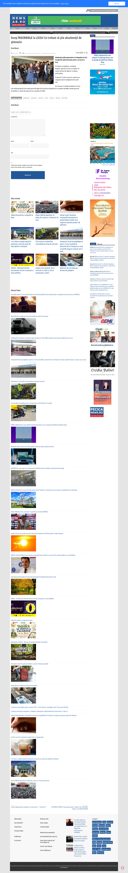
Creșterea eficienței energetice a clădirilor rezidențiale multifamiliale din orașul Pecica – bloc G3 (39, 711)
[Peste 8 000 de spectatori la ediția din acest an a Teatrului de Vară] (23, 790)
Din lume (48, 28)
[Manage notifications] (122, 867)
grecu (91, 294)
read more (102, 64)
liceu (46, 98)
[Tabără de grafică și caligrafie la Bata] (23, 630)
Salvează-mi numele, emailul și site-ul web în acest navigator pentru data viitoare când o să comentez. (26, 166)
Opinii (56, 28)
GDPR (110, 28)
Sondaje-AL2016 (107, 842)
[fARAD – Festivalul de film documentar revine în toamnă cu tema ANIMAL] (23, 608)
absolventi (26, 98)
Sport (31, 28)
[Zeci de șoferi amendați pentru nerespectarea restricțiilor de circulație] (23, 413)
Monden (102, 832)
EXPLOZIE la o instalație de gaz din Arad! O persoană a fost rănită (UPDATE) (101, 273)
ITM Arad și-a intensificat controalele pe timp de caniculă (27, 381)
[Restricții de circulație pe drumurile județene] (23, 695)
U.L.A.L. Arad (101, 28)
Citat (104, 822)
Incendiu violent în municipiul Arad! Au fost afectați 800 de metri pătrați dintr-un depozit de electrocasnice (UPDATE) (48, 33)
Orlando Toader (52, 53)
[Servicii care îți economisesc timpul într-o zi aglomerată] (23, 747)
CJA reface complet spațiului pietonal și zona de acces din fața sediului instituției (21, 243)
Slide (30, 53)
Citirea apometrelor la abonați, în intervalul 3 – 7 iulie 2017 (28, 807)
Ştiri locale (22, 28)
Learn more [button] (64, 3)
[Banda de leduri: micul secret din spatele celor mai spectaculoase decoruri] (23, 456)
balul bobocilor (97, 822)
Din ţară (39, 28)
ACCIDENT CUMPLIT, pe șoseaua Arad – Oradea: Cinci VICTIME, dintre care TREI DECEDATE (69, 808)
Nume (12, 141)
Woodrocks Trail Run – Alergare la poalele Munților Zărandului (29, 642)
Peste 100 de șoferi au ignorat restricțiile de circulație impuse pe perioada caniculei (101, 295)
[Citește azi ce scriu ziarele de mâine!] (18, 25)
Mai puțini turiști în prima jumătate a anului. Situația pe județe (29, 664)
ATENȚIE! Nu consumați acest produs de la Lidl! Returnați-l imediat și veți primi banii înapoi (37, 468)
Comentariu (14, 116)
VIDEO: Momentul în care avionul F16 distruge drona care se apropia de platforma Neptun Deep (39, 425)
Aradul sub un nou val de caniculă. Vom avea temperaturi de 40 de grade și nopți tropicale (37, 533)
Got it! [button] (117, 3)
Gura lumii (82, 28)
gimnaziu (34, 98)
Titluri (39, 53)
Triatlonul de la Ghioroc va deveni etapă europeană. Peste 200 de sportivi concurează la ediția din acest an (42, 338)
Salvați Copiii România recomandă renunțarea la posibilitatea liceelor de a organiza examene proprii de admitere (70, 220)
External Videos (103, 829)
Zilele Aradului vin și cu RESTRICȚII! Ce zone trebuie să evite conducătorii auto (102, 289)
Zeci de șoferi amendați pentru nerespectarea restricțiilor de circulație (31, 403)
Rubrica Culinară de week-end (101, 839)
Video (91, 28)
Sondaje (64, 28)
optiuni (58, 98)
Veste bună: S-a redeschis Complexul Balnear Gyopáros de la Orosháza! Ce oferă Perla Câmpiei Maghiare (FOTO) (102, 258)
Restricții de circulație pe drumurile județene (69, 269)
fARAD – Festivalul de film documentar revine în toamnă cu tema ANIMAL (22, 270)
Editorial (95, 829)
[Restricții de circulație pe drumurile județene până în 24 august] (23, 326)
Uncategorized (106, 849)
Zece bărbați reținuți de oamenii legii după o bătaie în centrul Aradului (102, 280)
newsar (52, 98)
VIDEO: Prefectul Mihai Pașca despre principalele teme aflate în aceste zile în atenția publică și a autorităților (43, 555)
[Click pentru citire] (20, 33)
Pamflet (95, 836)
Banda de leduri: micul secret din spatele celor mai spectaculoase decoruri (32, 446)
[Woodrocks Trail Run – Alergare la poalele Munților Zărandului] (23, 652)
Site (12, 153)
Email (32, 141)
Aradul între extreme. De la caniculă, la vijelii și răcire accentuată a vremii (45, 270)
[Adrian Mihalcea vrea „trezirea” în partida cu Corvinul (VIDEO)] (23, 522)
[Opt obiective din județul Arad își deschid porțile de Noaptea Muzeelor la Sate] (23, 587)
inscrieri (40, 98)
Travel (104, 846)
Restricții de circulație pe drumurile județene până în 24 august (92, 33)
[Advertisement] (47, 189)
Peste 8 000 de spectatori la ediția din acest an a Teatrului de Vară (47, 217)
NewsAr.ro (65, 867)
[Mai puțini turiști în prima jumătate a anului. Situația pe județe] (23, 674)
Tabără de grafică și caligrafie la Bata (21, 620)
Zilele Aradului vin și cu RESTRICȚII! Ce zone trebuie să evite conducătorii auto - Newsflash (102, 285)
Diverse (73, 28)
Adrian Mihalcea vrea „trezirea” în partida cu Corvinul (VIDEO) (29, 512)
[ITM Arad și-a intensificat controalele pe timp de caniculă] (23, 391)
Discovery (101, 825)
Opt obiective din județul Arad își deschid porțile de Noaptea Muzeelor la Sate (33, 577)
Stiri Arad (64, 98)
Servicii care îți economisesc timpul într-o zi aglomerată (27, 737)
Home (13, 28)
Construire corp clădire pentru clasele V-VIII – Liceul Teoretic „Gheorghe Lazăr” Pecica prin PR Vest (39, 707)
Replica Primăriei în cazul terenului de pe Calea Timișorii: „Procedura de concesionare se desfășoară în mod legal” (44, 490)
